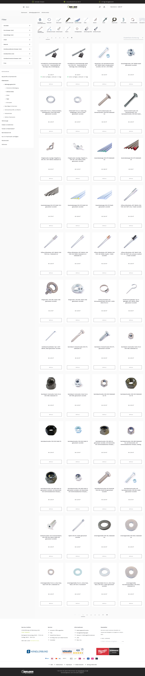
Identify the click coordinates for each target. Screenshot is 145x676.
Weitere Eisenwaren (10, 117)
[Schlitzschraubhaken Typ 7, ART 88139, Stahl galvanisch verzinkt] (51, 335)
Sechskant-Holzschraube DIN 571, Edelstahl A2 (78, 347)
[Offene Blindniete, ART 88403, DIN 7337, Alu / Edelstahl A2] (51, 241)
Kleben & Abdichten (7, 124)
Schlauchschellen (133, 22)
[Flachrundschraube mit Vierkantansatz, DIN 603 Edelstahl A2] (104, 99)
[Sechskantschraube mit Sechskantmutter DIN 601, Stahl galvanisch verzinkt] (131, 477)
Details (51, 84)
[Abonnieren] (123, 641)
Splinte (66, 31)
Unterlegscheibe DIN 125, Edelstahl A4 (104, 536)
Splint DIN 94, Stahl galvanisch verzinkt (78, 536)
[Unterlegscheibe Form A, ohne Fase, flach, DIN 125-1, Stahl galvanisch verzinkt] (104, 572)
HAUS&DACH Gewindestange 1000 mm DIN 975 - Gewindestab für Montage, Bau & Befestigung (51, 65)
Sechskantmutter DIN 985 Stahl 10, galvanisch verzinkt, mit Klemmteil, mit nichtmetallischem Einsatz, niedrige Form (51, 490)
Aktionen (4, 144)
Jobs (78, 637)
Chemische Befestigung (12, 88)
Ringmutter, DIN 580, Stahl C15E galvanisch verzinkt (51, 300)
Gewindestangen (78, 22)
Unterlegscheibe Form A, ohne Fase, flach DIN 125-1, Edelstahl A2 (51, 583)
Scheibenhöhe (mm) (9, 53)
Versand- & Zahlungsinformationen (86, 635)
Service (50, 627)
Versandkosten (81, 670)
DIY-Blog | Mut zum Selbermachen (59, 637)
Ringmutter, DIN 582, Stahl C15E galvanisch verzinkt (77, 300)
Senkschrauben (59, 31)
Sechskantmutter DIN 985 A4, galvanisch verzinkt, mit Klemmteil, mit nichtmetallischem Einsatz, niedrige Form (104, 443)
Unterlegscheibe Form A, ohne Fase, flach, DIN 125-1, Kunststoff (77, 583)
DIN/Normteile (10, 91)
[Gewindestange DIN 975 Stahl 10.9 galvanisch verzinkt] (51, 194)
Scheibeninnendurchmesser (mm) (12, 58)
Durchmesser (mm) (9, 30)
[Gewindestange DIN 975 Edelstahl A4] (131, 147)
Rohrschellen (123, 22)
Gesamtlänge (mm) (8, 35)
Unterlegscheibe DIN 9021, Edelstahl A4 (131, 536)
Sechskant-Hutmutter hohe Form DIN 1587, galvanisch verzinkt (78, 394)
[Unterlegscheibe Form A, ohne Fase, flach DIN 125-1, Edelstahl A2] (51, 572)
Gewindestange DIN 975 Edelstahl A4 (131, 158)
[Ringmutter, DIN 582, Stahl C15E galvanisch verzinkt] (77, 288)
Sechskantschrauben (51, 31)
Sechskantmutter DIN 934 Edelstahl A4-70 (131, 394)
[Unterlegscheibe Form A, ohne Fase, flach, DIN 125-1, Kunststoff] (77, 572)
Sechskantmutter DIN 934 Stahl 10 (51, 441)
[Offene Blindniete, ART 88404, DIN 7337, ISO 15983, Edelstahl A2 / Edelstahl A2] (77, 241)
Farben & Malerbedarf (8, 128)
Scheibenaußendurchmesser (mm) (13, 49)
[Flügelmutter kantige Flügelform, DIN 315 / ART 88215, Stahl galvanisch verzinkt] (77, 147)
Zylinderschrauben (97, 31)
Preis (5, 63)
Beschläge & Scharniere (11, 106)
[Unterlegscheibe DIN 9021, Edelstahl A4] (131, 524)
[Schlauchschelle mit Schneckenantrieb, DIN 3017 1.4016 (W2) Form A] (104, 288)
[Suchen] (99, 7)
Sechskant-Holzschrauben (41, 32)
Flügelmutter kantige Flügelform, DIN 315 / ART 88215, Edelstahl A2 (51, 158)
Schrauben (9, 102)
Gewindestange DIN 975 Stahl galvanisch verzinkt (104, 206)
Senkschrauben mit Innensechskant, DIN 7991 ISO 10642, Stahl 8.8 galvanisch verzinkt (51, 537)
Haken (85, 22)
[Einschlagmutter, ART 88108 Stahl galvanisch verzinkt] (131, 52)
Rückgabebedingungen (82, 632)
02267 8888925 (25, 632)
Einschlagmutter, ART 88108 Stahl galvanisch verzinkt (131, 64)
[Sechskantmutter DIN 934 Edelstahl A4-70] (131, 383)
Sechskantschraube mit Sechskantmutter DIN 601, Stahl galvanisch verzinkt (131, 490)
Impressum (69, 664)
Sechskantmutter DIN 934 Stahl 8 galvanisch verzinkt (78, 442)
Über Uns (79, 640)
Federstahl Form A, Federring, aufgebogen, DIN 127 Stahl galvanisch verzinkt (77, 112)
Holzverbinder (8, 113)
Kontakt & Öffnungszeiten (56, 630)
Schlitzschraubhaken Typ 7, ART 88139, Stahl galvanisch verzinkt (51, 347)
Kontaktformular (34, 640)
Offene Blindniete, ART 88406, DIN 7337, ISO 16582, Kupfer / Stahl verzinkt (104, 254)
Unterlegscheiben (78, 31)
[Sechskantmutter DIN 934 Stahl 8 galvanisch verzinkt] (77, 430)
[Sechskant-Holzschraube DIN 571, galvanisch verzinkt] (104, 335)
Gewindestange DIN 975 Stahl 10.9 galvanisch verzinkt (51, 206)
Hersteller (6, 25)
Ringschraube (114, 22)
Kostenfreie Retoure (55, 635)
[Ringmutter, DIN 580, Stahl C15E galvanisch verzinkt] (51, 288)
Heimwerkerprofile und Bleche (13, 109)
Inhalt (5, 39)
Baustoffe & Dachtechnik (9, 76)
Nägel (7, 99)
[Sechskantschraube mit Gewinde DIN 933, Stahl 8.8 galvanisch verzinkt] (104, 477)
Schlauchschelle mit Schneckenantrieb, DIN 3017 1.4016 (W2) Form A (104, 301)
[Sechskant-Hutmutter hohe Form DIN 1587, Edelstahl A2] (131, 335)
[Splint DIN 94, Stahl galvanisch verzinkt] (77, 524)
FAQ (51, 632)
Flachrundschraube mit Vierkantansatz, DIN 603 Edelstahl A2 (104, 112)
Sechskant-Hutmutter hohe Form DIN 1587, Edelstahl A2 (131, 347)
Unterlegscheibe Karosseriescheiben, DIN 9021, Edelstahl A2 (131, 584)
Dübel (7, 95)
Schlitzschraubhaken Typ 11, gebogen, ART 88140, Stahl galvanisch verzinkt (131, 301)
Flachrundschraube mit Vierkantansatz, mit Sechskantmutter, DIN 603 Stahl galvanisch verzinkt (131, 112)
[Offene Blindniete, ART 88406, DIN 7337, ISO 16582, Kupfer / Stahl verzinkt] (104, 241)
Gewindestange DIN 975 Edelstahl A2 (104, 158)
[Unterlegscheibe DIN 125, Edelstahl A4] (104, 524)
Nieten (103, 22)
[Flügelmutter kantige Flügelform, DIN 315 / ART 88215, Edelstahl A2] (51, 147)
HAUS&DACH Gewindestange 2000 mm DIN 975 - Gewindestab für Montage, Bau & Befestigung (78, 65)
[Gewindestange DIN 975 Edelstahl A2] (104, 147)
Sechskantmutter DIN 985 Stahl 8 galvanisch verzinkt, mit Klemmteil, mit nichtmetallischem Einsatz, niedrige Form (77, 490)
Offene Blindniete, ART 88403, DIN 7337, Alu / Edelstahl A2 (51, 253)
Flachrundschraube (69, 22)
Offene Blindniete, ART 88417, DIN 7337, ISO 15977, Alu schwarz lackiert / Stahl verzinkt (131, 254)
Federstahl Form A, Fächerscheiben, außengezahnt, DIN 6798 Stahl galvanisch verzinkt (51, 112)
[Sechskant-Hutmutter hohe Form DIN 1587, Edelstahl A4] (51, 383)
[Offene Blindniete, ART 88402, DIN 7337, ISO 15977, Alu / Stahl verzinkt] (131, 194)
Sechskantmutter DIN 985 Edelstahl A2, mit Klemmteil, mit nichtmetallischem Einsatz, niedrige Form (131, 443)
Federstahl (49, 22)
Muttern (95, 22)
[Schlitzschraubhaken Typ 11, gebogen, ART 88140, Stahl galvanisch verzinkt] (131, 288)
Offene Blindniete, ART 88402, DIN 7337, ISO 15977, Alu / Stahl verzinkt (131, 206)
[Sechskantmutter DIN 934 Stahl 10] (51, 430)
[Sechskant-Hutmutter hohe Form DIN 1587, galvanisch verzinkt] (77, 383)
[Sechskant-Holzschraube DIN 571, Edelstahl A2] (77, 335)
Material (6, 44)
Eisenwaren (5, 80)
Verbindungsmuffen (88, 31)
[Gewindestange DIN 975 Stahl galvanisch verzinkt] (104, 194)
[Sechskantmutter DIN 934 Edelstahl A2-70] (104, 383)
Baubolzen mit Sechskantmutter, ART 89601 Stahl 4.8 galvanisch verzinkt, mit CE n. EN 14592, (104, 65)
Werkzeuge (5, 121)
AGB (52, 664)
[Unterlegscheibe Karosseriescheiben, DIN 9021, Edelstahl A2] (131, 572)
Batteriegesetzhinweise (83, 630)
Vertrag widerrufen (92, 664)
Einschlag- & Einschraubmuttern (42, 23)
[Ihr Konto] (104, 7)
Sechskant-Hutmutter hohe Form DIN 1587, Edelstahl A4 (51, 394)
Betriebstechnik (6, 132)
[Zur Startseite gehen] (72, 7)
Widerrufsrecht (79, 664)
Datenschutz (59, 664)
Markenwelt (5, 140)
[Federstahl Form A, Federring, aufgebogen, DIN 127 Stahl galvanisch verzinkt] (77, 99)
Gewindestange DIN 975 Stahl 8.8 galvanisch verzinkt (78, 206)
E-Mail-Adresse (105, 638)
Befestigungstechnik (10, 84)
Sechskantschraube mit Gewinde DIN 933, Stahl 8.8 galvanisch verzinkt (104, 490)
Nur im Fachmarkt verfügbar (10, 136)
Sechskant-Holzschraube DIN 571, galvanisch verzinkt (104, 347)
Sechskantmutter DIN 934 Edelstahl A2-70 (104, 394)
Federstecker (58, 22)
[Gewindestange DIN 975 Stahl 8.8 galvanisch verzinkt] (77, 194)
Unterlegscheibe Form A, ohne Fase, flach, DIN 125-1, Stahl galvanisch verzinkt (104, 584)
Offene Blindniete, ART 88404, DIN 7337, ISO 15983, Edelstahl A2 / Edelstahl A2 (78, 254)
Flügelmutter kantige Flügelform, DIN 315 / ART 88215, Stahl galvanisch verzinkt (77, 159)
